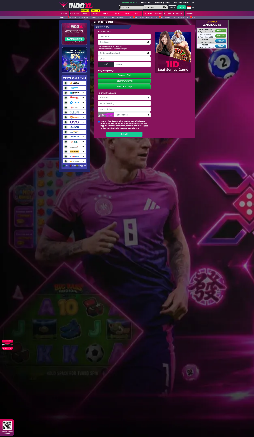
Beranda (64, 14)
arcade (116, 14)
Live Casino (148, 14)
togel (137, 14)
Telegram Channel (124, 81)
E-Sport (85, 14)
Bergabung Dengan (106, 71)
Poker (127, 14)
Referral (179, 14)
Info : (62, 17)
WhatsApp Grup (124, 86)
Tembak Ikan (169, 14)
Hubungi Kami (163, 2)
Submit (124, 134)
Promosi (190, 14)
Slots (95, 14)
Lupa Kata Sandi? (181, 2)
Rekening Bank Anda (107, 93)
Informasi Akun (104, 32)
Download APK (131, 2)
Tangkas (158, 14)
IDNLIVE (106, 14)
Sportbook (74, 14)
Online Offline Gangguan (75, 166)
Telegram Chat (124, 75)
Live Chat (147, 2)
